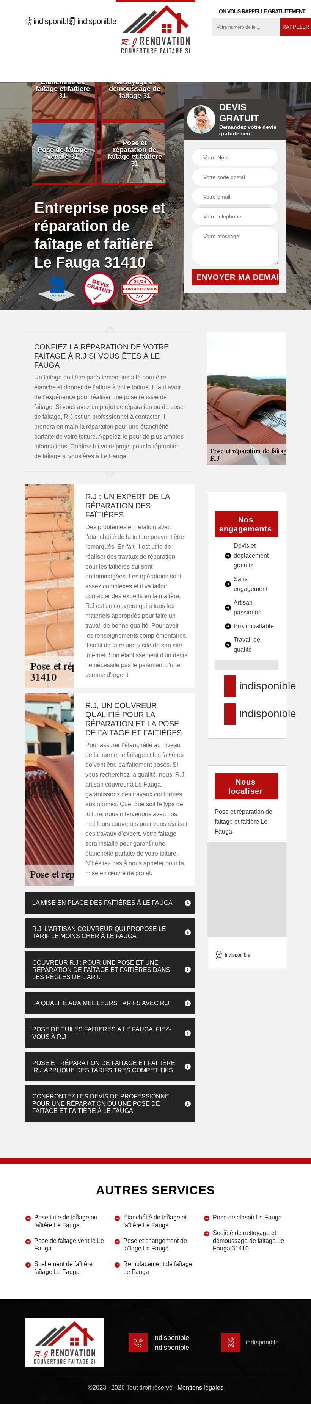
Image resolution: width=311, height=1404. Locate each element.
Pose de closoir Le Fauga (247, 1217)
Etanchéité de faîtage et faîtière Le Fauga (155, 1221)
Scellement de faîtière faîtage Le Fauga (63, 1268)
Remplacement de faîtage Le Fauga (157, 1268)
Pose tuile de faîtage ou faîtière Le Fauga (65, 1221)
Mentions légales (200, 1387)
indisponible (49, 21)
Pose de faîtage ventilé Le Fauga (69, 1245)
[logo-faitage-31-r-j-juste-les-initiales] (155, 28)
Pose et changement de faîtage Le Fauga (155, 1245)
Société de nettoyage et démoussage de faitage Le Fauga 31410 (248, 1241)
